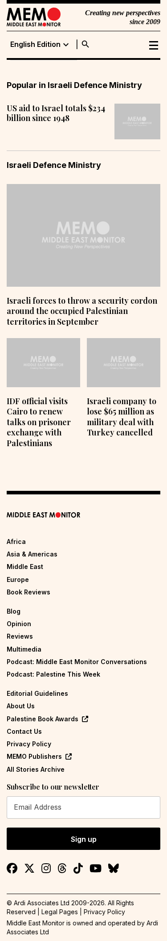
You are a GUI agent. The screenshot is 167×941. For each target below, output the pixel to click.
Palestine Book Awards (42, 719)
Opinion (19, 623)
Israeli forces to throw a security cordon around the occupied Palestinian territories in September (82, 311)
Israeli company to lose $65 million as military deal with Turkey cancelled (121, 417)
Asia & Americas (32, 554)
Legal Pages (59, 912)
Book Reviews (28, 592)
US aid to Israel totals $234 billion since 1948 (56, 113)
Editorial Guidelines (37, 693)
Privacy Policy (29, 744)
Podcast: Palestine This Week (53, 674)
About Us (21, 706)
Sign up (84, 839)
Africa (16, 541)
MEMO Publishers (34, 756)
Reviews (20, 636)
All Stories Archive (36, 769)
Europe (18, 579)
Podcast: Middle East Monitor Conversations (77, 661)
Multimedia (24, 649)
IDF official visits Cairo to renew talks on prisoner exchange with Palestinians (39, 422)
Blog (13, 611)
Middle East (25, 566)
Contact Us (24, 731)
